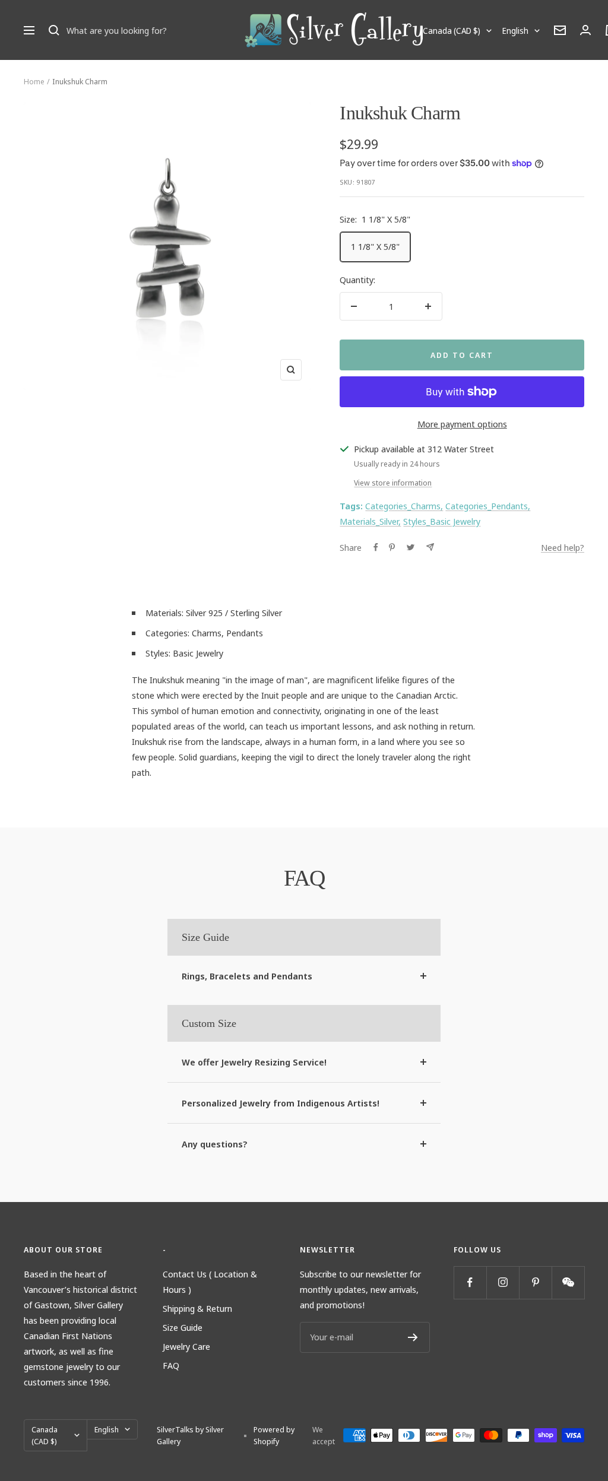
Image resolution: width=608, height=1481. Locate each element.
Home (34, 81)
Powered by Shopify (274, 1435)
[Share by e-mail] (430, 547)
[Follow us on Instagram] (502, 1282)
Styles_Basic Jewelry (441, 521)
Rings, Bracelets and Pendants (247, 976)
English (515, 30)
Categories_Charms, (404, 506)
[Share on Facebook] (375, 547)
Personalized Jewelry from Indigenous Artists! (280, 1103)
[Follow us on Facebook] (470, 1282)
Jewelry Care (186, 1346)
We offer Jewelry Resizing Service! (254, 1062)
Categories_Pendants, (487, 506)
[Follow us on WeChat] (568, 1282)
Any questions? (215, 1144)
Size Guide (182, 1327)
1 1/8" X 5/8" (375, 246)
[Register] (413, 1337)
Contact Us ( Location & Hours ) (210, 1281)
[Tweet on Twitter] (411, 547)
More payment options (462, 424)
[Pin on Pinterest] (392, 547)
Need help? (562, 547)
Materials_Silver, (370, 521)
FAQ (171, 1365)
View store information (393, 482)
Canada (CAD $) (451, 30)
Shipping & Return (197, 1308)
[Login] (585, 30)
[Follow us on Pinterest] (535, 1282)
